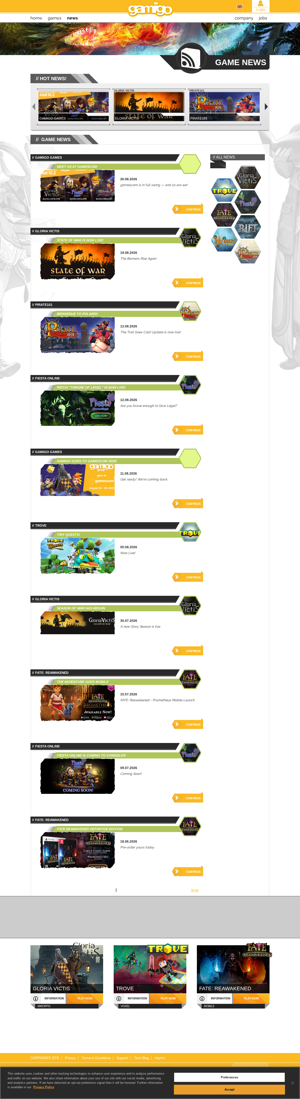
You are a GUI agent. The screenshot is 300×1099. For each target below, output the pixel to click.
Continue (193, 209)
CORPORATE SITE (44, 1057)
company (244, 17)
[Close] (292, 1083)
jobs (263, 17)
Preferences (229, 1077)
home (36, 17)
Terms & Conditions (96, 1057)
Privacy (70, 1057)
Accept (230, 1089)
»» (195, 890)
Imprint (160, 1057)
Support (122, 1057)
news (72, 17)
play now (85, 998)
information (54, 998)
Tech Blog (141, 1057)
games (54, 17)
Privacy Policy (43, 1087)
